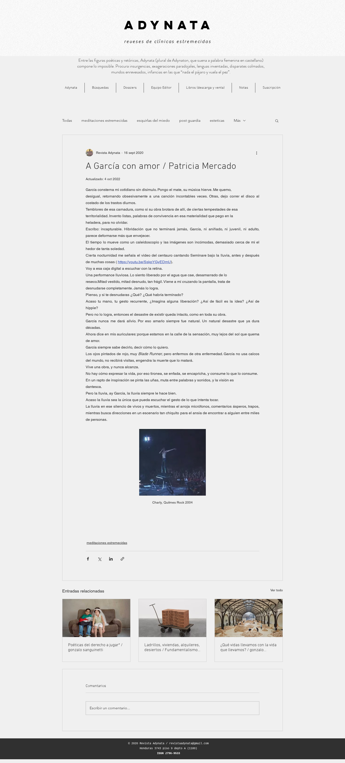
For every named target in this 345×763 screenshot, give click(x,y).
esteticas (217, 120)
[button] (277, 120)
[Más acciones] (256, 153)
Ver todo (276, 590)
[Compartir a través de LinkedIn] (111, 559)
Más (237, 120)
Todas (67, 120)
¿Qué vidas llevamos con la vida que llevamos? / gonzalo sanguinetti (248, 648)
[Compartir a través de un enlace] (122, 559)
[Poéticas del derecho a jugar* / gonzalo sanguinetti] (96, 618)
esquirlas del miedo (153, 120)
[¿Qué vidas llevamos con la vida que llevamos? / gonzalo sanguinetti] (249, 618)
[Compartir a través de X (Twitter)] (99, 559)
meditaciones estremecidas (104, 120)
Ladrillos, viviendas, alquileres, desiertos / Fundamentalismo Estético (172, 648)
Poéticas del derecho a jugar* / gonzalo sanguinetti (95, 648)
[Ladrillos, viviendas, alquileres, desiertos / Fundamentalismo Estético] (173, 618)
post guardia (189, 120)
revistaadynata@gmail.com (189, 743)
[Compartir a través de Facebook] (88, 559)
